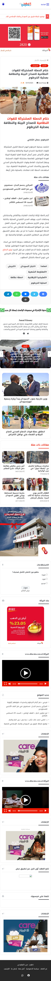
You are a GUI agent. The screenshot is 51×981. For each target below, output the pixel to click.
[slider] (27, 683)
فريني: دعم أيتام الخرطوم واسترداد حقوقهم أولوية (27, 702)
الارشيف (7, 968)
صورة (44, 574)
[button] (25, 673)
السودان (35, 65)
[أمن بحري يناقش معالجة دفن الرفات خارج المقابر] (13, 457)
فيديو (43, 583)
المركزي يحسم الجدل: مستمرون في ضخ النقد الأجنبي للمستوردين (26, 708)
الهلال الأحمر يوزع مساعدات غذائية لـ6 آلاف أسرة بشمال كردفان (38, 495)
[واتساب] (17, 294)
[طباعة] (25, 299)
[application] (25, 673)
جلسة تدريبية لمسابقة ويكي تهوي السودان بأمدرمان (14, 495)
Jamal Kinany (42, 82)
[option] (25, 354)
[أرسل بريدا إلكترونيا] (37, 82)
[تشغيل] (45, 683)
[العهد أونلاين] (25, 4)
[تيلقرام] (8, 294)
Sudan (43, 266)
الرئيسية (43, 60)
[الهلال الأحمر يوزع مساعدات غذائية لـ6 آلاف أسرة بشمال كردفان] (38, 484)
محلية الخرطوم (38, 283)
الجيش (11, 266)
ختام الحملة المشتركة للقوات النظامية (28, 121)
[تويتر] (34, 294)
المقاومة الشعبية (37, 272)
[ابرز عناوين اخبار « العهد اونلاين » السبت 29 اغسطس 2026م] (42, 201)
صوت (44, 579)
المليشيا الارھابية (37, 277)
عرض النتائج (25, 590)
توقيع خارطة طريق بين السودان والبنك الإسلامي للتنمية (24, 16)
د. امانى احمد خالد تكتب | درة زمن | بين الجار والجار (28, 719)
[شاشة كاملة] (5, 683)
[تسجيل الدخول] (3, 5)
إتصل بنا (14, 968)
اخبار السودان (28, 266)
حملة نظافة (16, 277)
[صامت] (9, 683)
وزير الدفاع (7, 249)
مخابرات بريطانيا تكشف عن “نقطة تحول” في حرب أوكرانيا (38, 468)
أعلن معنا (21, 968)
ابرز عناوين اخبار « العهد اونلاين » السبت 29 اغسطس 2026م (26, 714)
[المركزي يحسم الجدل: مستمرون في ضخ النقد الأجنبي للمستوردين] (42, 188)
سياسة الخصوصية (32, 968)
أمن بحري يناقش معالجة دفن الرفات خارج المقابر (14, 467)
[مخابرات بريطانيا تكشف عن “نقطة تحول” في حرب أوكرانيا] (38, 457)
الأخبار (37, 60)
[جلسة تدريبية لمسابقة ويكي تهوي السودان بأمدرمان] (13, 484)
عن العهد (43, 968)
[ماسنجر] (25, 294)
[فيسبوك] (43, 294)
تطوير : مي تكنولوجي (25, 964)
